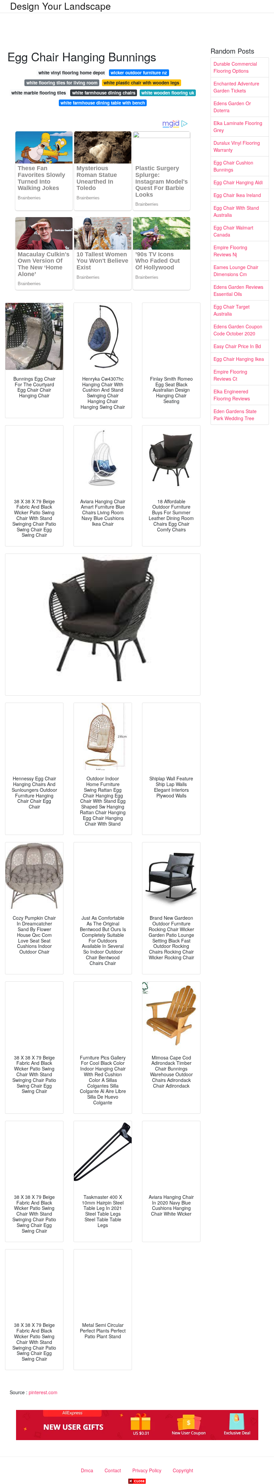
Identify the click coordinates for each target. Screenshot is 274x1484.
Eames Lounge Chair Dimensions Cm (236, 270)
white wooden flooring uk (167, 92)
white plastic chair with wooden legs (141, 82)
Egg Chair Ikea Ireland (237, 195)
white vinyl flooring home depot (71, 72)
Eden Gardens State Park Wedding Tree (235, 415)
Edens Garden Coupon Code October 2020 (238, 330)
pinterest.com (43, 1392)
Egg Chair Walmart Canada (233, 231)
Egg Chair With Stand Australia (236, 211)
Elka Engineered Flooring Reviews (232, 395)
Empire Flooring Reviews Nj (230, 251)
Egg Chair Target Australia (232, 310)
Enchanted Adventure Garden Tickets (236, 87)
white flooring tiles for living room (62, 82)
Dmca (87, 1470)
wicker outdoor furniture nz (139, 72)
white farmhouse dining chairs (103, 92)
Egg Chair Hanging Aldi (238, 182)
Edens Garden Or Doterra (232, 107)
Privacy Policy (146, 1470)
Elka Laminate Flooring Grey (238, 126)
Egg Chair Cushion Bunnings (233, 166)
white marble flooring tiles (38, 92)
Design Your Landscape (60, 6)
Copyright (183, 1470)
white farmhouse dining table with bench (102, 103)
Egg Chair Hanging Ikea (239, 359)
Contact (113, 1470)
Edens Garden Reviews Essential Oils (238, 290)
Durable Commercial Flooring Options (235, 67)
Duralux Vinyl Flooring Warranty (237, 146)
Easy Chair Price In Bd (237, 346)
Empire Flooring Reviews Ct (230, 375)
